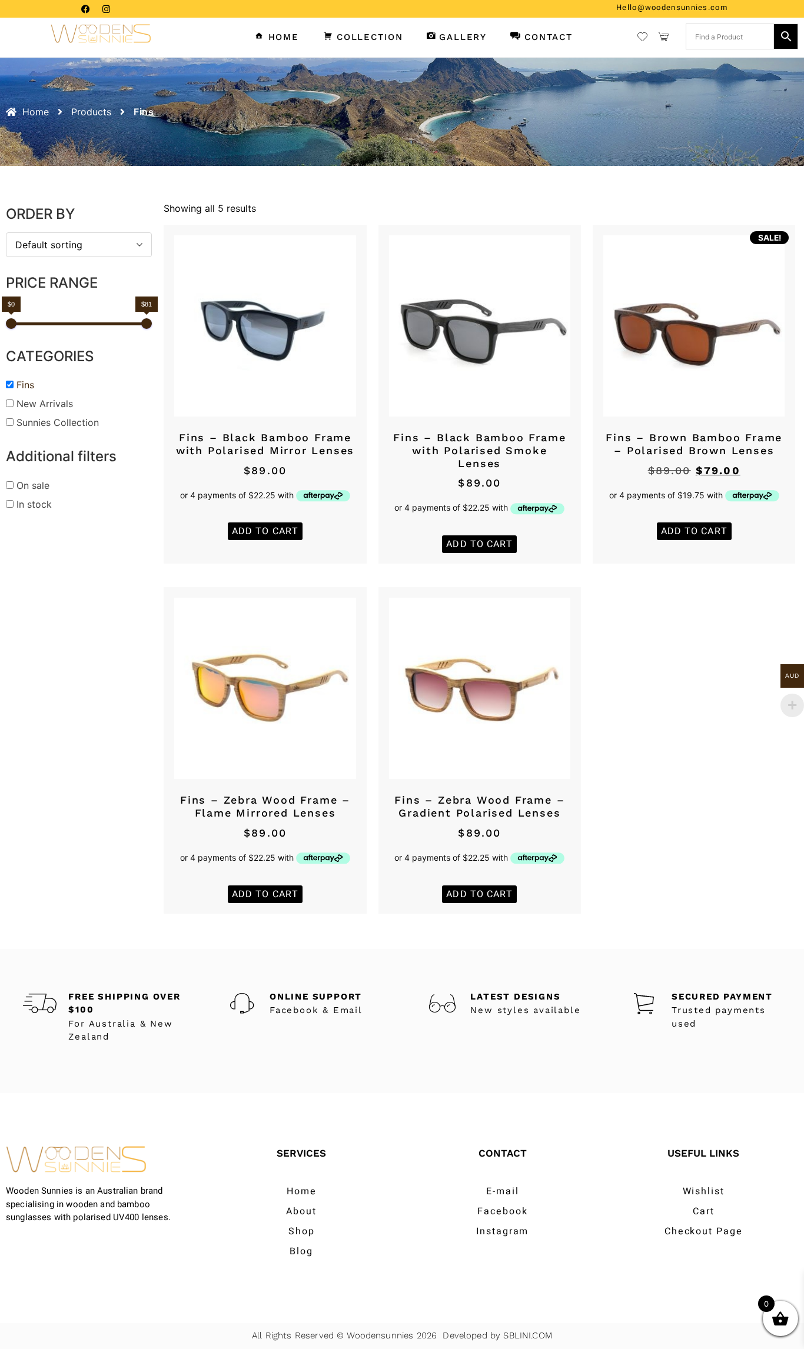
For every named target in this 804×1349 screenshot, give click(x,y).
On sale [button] (32, 485)
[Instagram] (106, 9)
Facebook (502, 1211)
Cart (704, 1211)
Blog (301, 1251)
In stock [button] (34, 504)
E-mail (502, 1191)
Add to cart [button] (265, 531)
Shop (301, 1231)
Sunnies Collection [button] (57, 422)
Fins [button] (25, 385)
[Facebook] (85, 9)
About (301, 1211)
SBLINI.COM (527, 1335)
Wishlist (704, 1191)
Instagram (502, 1231)
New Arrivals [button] (44, 403)
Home (302, 1191)
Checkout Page (704, 1231)
